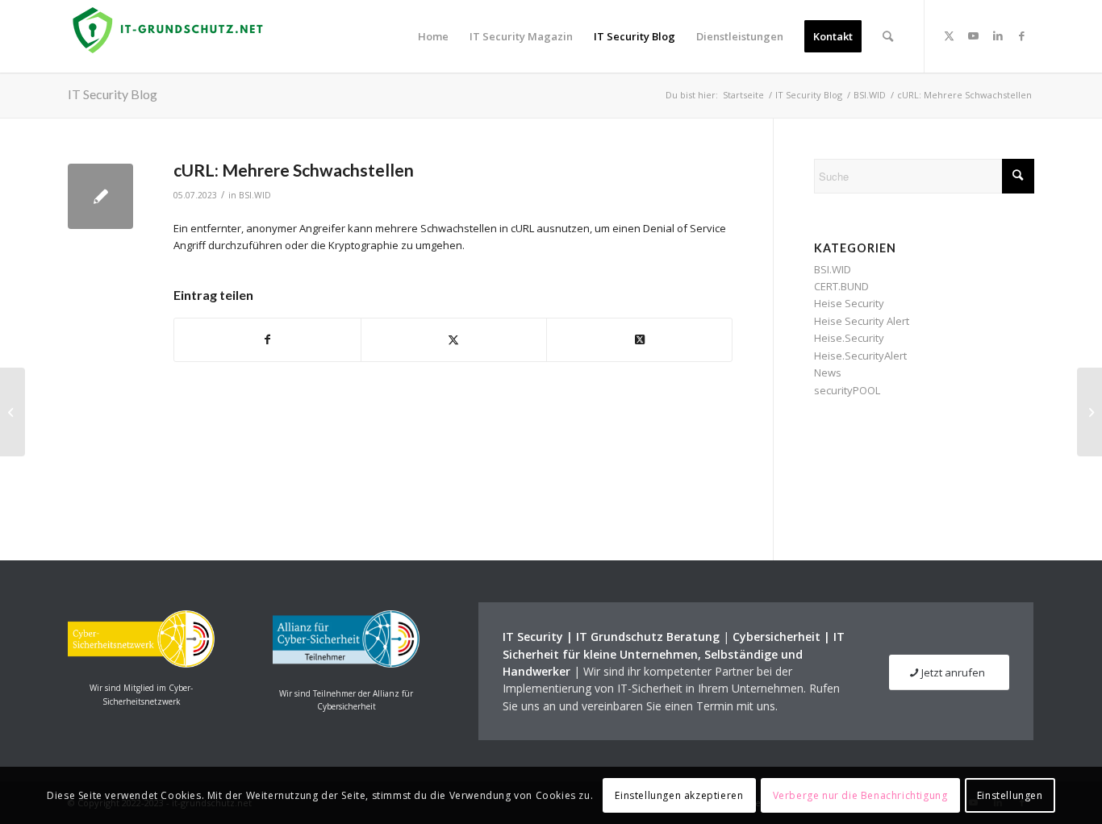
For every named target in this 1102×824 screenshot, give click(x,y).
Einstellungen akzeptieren (679, 795)
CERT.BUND (841, 286)
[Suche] (888, 36)
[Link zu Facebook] (1022, 35)
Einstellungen (1010, 795)
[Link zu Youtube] (974, 35)
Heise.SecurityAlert (860, 355)
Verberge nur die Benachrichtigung (860, 795)
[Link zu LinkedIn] (998, 35)
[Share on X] (639, 339)
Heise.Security (849, 338)
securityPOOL (847, 390)
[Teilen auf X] (453, 339)
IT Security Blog (112, 94)
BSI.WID (255, 195)
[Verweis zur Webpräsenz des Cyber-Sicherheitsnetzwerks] (141, 663)
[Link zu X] (949, 35)
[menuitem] (433, 36)
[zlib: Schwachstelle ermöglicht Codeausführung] (12, 412)
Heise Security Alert (861, 321)
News (827, 372)
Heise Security (849, 303)
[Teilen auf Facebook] (267, 339)
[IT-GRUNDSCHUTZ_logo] (170, 36)
